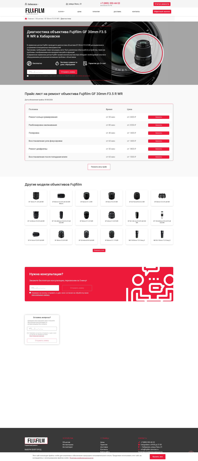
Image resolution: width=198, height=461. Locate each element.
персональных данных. (82, 76)
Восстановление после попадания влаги (48, 157)
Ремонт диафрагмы (38, 149)
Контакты (136, 11)
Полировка (34, 133)
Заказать (158, 117)
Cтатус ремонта (162, 4)
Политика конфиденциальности (81, 458)
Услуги (60, 11)
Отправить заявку (68, 72)
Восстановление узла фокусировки (45, 141)
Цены (79, 11)
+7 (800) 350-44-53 (110, 3)
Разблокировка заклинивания (43, 125)
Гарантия (96, 11)
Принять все (158, 457)
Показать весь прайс (99, 167)
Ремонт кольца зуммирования (43, 117)
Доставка (117, 11)
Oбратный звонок (162, 11)
